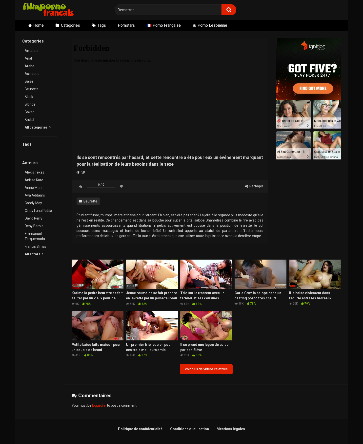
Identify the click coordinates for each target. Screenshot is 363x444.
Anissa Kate (34, 180)
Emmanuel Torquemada (35, 236)
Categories (70, 25)
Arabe (29, 66)
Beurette (32, 89)
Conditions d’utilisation (189, 429)
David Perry (33, 218)
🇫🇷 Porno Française (164, 25)
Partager (256, 186)
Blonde (30, 104)
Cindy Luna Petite (38, 211)
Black (29, 97)
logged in (99, 405)
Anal (28, 58)
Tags (102, 25)
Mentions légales (231, 429)
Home (38, 25)
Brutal (29, 120)
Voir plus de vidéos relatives (206, 369)
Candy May (33, 203)
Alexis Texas (34, 172)
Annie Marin (34, 188)
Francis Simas (35, 246)
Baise (29, 81)
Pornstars (126, 25)
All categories (36, 127)
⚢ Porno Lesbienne (210, 25)
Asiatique (32, 74)
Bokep (30, 112)
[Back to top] (346, 429)
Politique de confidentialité (140, 429)
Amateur (32, 51)
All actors (33, 254)
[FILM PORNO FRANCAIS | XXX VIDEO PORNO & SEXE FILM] (48, 10)
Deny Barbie (34, 226)
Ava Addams (35, 195)
